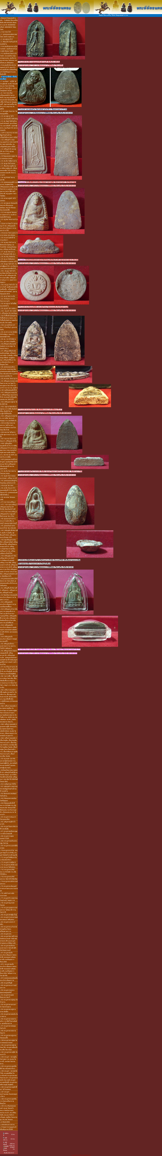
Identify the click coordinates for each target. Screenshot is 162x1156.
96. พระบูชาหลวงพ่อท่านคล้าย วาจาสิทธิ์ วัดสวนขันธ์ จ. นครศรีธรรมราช (8, 1021)
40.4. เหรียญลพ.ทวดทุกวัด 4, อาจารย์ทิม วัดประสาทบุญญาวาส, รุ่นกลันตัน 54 (8, 418)
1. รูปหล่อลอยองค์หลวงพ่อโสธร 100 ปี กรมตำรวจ (8, 35)
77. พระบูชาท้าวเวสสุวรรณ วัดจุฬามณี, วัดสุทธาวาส (9, 899)
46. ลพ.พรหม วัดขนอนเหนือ (7, 498)
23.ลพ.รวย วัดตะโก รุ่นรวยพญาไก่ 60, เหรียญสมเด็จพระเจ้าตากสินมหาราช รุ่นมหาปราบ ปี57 (8, 227)
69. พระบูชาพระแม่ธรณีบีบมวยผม (9, 847)
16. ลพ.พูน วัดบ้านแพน (8, 163)
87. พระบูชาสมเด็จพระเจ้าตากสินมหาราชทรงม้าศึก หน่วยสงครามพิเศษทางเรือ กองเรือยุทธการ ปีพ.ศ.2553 (8, 957)
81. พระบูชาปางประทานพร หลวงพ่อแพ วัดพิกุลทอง (9, 918)
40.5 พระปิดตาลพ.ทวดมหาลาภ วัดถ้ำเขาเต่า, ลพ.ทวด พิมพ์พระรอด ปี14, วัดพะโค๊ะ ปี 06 (8, 426)
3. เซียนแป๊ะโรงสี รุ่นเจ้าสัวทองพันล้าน (8, 43)
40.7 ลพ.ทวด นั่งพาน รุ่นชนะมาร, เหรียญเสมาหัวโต (8, 440)
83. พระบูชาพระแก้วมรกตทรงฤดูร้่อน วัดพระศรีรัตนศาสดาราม (8, 929)
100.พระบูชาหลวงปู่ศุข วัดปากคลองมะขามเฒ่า (8, 1041)
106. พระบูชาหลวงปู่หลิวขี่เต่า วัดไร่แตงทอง (8, 1088)
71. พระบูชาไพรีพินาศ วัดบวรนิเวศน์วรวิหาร (8, 859)
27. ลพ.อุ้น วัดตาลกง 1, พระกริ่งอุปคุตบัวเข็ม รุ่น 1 (8, 253)
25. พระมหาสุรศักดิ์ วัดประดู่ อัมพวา (7, 239)
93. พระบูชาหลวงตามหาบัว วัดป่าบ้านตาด (8, 1006)
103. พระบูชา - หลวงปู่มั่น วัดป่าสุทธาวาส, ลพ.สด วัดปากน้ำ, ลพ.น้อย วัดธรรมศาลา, (8, 1060)
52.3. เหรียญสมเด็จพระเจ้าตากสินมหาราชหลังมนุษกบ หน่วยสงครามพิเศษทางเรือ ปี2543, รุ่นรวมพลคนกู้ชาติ (8, 629)
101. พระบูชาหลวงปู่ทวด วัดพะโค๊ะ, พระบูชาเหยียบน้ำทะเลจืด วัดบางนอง (8, 1047)
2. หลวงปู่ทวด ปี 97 (7, 39)
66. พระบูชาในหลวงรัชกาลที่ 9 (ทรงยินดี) (9, 828)
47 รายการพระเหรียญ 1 (8, 502)
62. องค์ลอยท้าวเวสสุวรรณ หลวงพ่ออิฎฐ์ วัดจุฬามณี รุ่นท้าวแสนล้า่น (8, 789)
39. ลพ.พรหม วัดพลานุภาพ (9, 378)
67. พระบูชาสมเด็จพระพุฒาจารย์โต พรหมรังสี (8, 832)
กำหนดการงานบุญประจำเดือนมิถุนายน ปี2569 (8, 1128)
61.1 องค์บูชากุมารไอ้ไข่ (8, 784)
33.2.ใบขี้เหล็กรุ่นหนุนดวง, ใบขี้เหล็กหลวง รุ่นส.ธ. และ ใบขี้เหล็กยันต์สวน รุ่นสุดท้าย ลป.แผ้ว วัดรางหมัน (8, 319)
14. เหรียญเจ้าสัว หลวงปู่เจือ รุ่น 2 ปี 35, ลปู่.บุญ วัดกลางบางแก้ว (8, 151)
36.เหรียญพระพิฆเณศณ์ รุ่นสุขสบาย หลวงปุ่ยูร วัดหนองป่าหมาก (8, 346)
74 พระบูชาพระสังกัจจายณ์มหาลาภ (9, 882)
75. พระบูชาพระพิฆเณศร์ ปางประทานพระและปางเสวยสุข (9, 888)
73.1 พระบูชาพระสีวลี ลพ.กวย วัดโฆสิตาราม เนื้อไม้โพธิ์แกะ (8, 872)
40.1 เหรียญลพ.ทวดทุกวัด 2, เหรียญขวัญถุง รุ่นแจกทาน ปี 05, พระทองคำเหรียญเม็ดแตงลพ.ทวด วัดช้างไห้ (9, 396)
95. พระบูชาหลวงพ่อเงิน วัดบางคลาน (9, 1015)
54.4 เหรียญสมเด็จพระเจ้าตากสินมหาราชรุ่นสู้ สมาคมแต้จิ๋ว (8, 639)
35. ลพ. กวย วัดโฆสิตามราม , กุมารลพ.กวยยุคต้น (8, 340)
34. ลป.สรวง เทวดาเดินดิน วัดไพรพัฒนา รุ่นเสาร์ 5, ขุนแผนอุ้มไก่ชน (8, 334)
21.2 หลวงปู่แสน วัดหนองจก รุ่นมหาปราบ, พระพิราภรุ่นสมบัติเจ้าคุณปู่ (8, 215)
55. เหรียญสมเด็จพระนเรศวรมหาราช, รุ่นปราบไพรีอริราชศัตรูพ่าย (8, 646)
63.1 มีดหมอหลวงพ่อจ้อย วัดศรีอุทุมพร (8, 799)
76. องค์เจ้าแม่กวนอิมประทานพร (7, 894)
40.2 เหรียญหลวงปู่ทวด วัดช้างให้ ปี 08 (8, 403)
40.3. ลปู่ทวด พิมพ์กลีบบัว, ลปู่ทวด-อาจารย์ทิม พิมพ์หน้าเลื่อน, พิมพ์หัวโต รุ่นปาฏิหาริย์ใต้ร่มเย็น (8, 410)
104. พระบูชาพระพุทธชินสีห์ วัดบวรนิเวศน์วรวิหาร (8, 1067)
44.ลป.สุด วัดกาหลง (7, 485)
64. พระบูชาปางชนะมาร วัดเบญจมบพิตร (8, 818)
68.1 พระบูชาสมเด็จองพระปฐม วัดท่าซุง (8, 842)
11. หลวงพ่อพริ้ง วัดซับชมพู (9, 118)
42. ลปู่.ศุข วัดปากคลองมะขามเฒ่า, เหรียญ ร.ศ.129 (8, 477)
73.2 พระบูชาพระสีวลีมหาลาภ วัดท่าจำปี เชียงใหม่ (8, 878)
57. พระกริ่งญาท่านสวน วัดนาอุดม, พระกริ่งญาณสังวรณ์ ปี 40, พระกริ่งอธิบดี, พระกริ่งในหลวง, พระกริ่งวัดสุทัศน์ (9, 670)
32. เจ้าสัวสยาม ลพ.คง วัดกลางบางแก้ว (7, 300)
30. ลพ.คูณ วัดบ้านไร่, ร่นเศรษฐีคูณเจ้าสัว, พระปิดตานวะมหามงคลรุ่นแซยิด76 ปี (9, 266)
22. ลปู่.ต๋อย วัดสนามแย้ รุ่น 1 (9, 220)
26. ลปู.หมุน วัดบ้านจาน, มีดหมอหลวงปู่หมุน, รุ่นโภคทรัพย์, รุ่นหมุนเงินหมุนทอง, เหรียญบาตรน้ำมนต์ (8, 246)
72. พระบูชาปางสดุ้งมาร (8, 862)
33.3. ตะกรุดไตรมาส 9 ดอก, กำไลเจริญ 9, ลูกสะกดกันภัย (8, 327)
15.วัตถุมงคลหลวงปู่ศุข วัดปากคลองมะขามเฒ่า (8, 157)
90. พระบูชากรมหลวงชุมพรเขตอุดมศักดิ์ (7, 991)
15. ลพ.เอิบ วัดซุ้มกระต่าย (9, 161)
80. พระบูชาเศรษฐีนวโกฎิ (9, 914)
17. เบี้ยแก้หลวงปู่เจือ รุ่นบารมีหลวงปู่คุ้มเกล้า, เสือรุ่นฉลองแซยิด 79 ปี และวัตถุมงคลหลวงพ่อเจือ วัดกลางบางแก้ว (8, 170)
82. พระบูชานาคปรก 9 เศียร (7, 923)
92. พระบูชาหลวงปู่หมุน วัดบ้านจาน (9, 1001)
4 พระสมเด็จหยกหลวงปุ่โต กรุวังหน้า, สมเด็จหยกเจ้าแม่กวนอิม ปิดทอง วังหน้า (8, 49)
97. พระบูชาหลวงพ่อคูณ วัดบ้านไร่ (8, 1027)
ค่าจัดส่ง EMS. (5, 1122)
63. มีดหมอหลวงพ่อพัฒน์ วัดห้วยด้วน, (8, 795)
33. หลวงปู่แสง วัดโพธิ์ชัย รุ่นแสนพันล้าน (8, 305)
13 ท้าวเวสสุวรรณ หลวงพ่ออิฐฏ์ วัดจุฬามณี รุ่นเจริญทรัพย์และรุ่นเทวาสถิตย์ (8, 135)
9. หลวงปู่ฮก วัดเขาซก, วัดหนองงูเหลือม (8, 112)
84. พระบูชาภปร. (6, 934)
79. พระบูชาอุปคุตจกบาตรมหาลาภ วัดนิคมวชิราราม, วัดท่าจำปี (8, 910)
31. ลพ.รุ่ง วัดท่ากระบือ (8, 296)
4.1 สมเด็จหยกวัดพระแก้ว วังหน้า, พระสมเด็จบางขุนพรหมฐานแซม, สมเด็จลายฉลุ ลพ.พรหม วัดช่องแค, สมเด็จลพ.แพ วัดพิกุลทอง (8, 58)
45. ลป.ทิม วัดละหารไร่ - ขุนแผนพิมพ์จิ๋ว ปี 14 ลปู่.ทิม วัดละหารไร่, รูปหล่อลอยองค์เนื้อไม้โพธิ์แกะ (8, 491)
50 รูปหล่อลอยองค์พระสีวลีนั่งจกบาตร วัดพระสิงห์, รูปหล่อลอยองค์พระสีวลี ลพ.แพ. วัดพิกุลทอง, (8, 582)
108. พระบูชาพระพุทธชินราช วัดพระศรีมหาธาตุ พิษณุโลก (8, 1101)
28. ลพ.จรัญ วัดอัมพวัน (8, 256)
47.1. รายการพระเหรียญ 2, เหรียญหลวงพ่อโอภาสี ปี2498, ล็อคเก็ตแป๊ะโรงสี (9, 507)
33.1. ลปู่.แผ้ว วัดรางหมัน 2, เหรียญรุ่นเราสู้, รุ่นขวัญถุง (8, 312)
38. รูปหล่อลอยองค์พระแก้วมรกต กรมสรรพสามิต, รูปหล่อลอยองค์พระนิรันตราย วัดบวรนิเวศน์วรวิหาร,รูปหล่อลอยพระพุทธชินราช (9, 371)
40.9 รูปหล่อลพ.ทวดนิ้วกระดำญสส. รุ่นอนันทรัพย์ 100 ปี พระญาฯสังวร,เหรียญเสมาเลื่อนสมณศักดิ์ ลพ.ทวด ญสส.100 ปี (8, 464)
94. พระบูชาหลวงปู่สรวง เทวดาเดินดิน (8, 1010)
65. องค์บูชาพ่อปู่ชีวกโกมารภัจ (7, 823)
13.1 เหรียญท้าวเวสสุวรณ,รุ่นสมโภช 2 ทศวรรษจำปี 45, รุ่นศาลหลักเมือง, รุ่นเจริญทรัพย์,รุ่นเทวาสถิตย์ (9, 143)
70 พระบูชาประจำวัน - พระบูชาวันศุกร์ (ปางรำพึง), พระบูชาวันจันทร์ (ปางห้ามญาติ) (9, 853)
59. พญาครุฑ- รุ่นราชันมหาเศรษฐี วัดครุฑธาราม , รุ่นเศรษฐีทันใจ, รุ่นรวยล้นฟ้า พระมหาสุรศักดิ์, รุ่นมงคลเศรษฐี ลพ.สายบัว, (8, 763)
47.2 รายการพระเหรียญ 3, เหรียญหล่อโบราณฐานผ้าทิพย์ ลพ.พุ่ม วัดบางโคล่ (8, 514)
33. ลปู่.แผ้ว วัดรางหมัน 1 (8, 308)
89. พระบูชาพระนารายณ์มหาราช (8, 986)
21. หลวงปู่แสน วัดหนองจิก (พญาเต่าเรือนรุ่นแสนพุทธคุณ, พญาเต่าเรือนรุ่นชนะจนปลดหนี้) (9, 206)
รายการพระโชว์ (6, 32)
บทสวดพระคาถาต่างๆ (8, 1124)
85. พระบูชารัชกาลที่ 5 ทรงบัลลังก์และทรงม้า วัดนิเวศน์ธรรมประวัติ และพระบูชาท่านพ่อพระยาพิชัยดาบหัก (9, 940)
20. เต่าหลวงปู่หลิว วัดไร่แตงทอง (8, 199)
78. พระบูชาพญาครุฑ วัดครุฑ (7, 904)
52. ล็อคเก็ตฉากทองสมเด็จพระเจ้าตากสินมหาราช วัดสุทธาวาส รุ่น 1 (8, 597)
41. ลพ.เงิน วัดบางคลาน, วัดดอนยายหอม (8, 472)
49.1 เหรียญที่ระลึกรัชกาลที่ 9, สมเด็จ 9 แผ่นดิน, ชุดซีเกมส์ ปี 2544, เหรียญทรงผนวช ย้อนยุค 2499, (9, 534)
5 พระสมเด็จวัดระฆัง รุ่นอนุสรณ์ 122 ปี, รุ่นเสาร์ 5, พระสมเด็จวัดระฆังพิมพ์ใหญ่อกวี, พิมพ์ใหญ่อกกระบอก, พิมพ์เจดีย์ (8, 69)
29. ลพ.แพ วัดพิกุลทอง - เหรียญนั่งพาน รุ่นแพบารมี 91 (9, 260)
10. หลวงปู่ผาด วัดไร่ (7, 116)
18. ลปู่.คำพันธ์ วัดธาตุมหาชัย (7, 179)
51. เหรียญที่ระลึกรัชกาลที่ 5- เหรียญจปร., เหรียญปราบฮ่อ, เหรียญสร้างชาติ (8, 590)
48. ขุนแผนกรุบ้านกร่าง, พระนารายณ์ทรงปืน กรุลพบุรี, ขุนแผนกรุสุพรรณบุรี (8, 521)
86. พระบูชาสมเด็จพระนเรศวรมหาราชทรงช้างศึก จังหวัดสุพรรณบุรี (8, 948)
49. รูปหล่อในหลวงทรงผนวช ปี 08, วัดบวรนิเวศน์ (8, 527)
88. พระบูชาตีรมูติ (6, 983)
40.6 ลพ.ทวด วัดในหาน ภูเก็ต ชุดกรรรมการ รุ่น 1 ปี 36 (8, 434)
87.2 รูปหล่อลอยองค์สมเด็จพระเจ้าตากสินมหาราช (9, 979)
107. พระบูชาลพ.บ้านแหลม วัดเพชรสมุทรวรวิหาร (8, 1094)
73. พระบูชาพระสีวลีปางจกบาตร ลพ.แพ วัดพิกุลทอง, (9, 866)
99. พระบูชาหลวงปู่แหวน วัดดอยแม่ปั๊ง (8, 1037)
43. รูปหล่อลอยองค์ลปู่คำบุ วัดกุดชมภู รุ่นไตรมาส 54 (8, 482)
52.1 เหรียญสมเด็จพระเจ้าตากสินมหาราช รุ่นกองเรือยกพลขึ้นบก (8, 604)
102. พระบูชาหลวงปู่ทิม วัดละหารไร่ (8, 1053)
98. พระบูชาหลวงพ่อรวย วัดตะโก (8, 1032)
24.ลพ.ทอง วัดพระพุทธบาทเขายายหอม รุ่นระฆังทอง (9, 234)
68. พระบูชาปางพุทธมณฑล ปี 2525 (7, 837)
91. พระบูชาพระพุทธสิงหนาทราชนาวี (7, 996)
